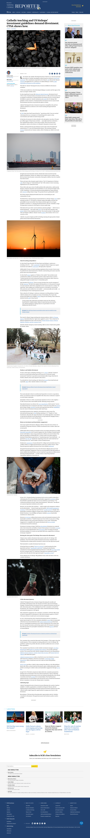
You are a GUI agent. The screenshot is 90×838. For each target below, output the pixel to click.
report (48, 620)
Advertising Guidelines (29, 827)
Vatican (18, 12)
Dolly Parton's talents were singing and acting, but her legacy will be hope (34, 728)
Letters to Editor (59, 812)
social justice (36, 266)
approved (51, 626)
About (71, 805)
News (13, 12)
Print (59, 73)
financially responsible (25, 432)
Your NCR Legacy (29, 814)
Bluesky (32, 823)
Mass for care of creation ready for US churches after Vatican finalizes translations (72, 728)
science (46, 372)
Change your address (60, 814)
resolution (52, 499)
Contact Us (57, 805)
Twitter (35, 823)
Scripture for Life (10, 816)
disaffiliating (57, 407)
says (35, 413)
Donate (73, 12)
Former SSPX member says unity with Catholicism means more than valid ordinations (73, 70)
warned (29, 275)
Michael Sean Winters (11, 730)
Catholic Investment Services (27, 657)
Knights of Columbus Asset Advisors (37, 649)
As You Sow (28, 517)
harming (22, 130)
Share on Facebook (52, 73)
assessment (29, 443)
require (39, 296)
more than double (55, 549)
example (22, 81)
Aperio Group (23, 664)
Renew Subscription (45, 807)
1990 (22, 113)
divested (46, 380)
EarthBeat (42, 12)
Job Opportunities (59, 809)
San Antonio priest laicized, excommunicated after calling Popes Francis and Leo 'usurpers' (73, 45)
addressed (51, 446)
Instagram (42, 823)
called (26, 381)
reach (39, 209)
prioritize (33, 407)
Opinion (29, 12)
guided (45, 99)
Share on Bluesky (50, 73)
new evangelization (43, 404)
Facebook (37, 823)
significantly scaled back (36, 548)
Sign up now (78, 6)
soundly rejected (48, 509)
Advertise (9, 833)
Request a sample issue (46, 816)
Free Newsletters (44, 812)
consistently (37, 265)
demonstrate (42, 529)
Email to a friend (57, 73)
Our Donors (28, 816)
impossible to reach (49, 553)
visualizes (43, 212)
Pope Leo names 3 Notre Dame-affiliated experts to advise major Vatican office (73, 95)
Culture (23, 12)
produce (22, 211)
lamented (26, 284)
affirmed (31, 282)
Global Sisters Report (52, 12)
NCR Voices (10, 721)
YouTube (40, 823)
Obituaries (9, 830)
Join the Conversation (11, 83)
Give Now (28, 805)
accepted (33, 676)
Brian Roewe (66, 734)
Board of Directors (74, 814)
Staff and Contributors (75, 812)
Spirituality (35, 12)
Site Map (45, 827)
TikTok (44, 823)
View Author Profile (10, 77)
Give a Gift (43, 809)
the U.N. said (28, 438)
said (29, 298)
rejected (49, 513)
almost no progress (39, 546)
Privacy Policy (73, 809)
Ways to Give (28, 812)
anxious (58, 405)
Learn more (12, 85)
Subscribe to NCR (44, 805)
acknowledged (43, 526)
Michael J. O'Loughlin (30, 734)
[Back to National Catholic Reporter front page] (23, 7)
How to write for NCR (60, 807)
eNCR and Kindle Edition (46, 814)
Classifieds (9, 828)
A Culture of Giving (30, 809)
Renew (77, 12)
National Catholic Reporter (42, 94)
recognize (57, 528)
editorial (25, 192)
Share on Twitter (54, 73)
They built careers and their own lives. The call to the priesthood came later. (73, 119)
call (48, 80)
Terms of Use (36, 827)
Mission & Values (74, 807)
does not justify (51, 522)
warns (55, 198)
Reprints (57, 816)
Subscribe (81, 12)
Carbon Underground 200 (46, 621)
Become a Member (30, 807)
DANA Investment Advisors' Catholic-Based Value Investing (34, 652)
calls (21, 182)
